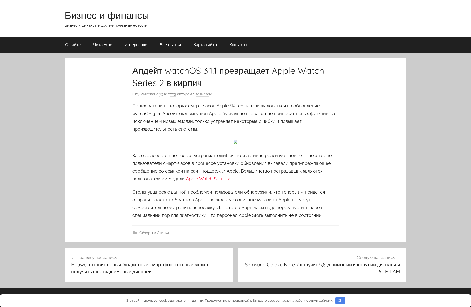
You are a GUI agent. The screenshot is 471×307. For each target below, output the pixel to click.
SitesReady (202, 94)
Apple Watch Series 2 (208, 178)
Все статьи (170, 44)
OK (340, 300)
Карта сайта (205, 44)
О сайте (73, 44)
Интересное (136, 44)
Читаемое (102, 44)
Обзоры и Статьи (154, 233)
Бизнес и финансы (107, 15)
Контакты (238, 44)
